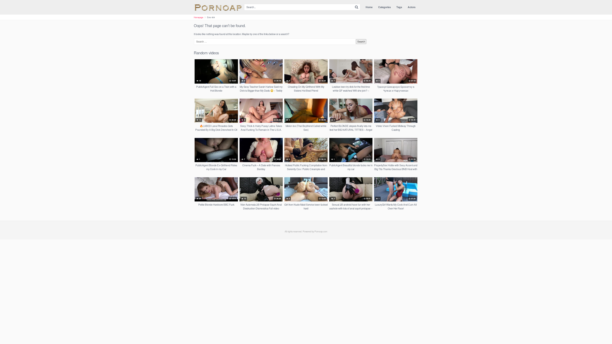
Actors (411, 7)
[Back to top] (603, 334)
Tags (399, 7)
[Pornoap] (218, 7)
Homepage (198, 17)
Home (369, 7)
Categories (384, 7)
